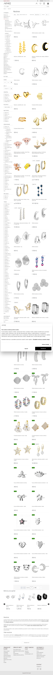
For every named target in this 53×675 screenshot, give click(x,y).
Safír (6, 151)
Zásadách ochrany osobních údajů (41, 339)
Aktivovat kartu (15, 653)
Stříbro (7, 114)
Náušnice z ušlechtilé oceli (42, 605)
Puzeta (8, 50)
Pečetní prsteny (7, 16)
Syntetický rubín (8, 167)
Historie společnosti (40, 652)
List (6, 252)
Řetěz (6, 281)
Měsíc (6, 262)
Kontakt (5, 662)
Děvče (6, 218)
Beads (5, 57)
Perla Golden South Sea (8, 148)
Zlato (7, 112)
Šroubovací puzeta (8, 41)
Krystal (7, 160)
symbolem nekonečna (9, 622)
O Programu (27, 652)
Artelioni (7, 95)
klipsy (41, 625)
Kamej (6, 231)
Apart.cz (5, 8)
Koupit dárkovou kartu (17, 649)
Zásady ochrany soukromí (41, 655)
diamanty (41, 639)
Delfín (6, 217)
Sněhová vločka (8, 292)
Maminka (7, 257)
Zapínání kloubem (8, 48)
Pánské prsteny (7, 68)
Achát (6, 183)
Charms (6, 60)
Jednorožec (7, 227)
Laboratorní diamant (8, 130)
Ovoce (6, 269)
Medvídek (7, 260)
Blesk (6, 208)
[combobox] (8, 107)
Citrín (6, 187)
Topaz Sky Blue (8, 177)
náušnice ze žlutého (35, 636)
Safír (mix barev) (8, 156)
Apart (7, 94)
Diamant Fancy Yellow (9, 133)
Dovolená (7, 220)
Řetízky (5, 56)
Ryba (6, 286)
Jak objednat (6, 652)
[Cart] (44, 3)
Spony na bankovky (7, 69)
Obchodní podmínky (7, 655)
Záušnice (7, 20)
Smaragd (7, 158)
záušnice (5, 626)
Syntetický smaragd (8, 162)
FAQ (4, 661)
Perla (6, 143)
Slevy (15, 14)
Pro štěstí (7, 278)
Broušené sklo (8, 166)
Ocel (6, 115)
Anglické (8, 35)
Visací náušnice (8, 25)
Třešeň (6, 302)
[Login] (36, 3)
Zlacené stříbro (8, 117)
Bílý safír (7, 157)
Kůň (6, 244)
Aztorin (7, 98)
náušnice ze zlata (18, 634)
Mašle (6, 259)
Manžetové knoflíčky (7, 67)
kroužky (28, 625)
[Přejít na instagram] (40, 669)
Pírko (6, 272)
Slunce (6, 289)
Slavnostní (6, 64)
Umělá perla (8, 150)
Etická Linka (39, 658)
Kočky (6, 234)
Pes (6, 270)
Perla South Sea (8, 144)
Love (6, 256)
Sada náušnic (7, 23)
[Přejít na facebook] (38, 669)
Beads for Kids (7, 58)
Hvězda (7, 225)
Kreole (8, 44)
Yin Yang (7, 310)
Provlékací (8, 46)
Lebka (6, 249)
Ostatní (6, 121)
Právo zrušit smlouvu (7, 656)
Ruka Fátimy (7, 284)
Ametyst (7, 180)
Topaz (6, 170)
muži (6, 198)
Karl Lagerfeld (8, 100)
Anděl (6, 205)
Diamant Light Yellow (8, 141)
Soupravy (6, 61)
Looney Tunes (8, 253)
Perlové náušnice (7, 639)
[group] (11, 604)
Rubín (6, 164)
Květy (6, 246)
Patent (8, 36)
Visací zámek (8, 308)
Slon (6, 288)
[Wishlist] (40, 3)
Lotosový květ (8, 254)
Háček (8, 37)
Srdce (7, 295)
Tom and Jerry (8, 301)
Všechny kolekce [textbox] (7, 107)
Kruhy (7, 241)
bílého (40, 636)
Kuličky (7, 243)
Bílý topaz (7, 171)
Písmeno (7, 273)
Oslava (6, 268)
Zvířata (7, 311)
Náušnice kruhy (8, 24)
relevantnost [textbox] (37, 14)
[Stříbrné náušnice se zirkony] (10, 597)
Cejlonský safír (8, 153)
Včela (6, 305)
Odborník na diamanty (40, 656)
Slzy (6, 291)
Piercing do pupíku (8, 31)
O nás (38, 651)
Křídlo (6, 238)
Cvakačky (8, 52)
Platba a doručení (6, 651)
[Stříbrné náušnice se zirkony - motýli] (21, 597)
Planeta (7, 275)
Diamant (7, 128)
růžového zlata (44, 636)
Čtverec (7, 212)
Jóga (6, 230)
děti (6, 197)
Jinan (6, 228)
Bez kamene (8, 189)
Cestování (7, 209)
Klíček (6, 233)
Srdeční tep (7, 204)
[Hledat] (5, 6)
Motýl (6, 265)
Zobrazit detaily (45, 344)
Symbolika (7, 298)
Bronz (6, 119)
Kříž (6, 240)
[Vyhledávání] (11, 82)
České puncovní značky (8, 659)
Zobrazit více (26, 642)
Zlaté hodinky (6, 65)
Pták (6, 279)
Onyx (6, 186)
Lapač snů (7, 247)
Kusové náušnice (8, 21)
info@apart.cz (39, 666)
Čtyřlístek (7, 214)
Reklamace (5, 658)
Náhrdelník (6, 53)
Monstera (7, 263)
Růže (6, 285)
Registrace (26, 651)
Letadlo (7, 250)
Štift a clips (8, 43)
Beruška (7, 206)
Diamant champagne (9, 136)
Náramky (6, 17)
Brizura (8, 39)
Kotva (6, 237)
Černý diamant (9, 138)
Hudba (6, 224)
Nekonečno (7, 266)
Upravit (26, 348)
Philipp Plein (7, 101)
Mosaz (7, 118)
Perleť (6, 320)
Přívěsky (6, 54)
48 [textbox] (46, 14)
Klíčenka (5, 71)
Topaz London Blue (8, 174)
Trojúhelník (7, 304)
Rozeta (7, 282)
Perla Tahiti (7, 146)
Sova (6, 294)
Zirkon (7, 126)
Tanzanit (7, 168)
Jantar (7, 184)
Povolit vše (43, 348)
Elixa (6, 97)
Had (6, 221)
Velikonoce (7, 307)
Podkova (7, 276)
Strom (6, 297)
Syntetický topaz (8, 176)
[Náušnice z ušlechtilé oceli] (42, 597)
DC (6, 215)
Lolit (6, 181)
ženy (6, 195)
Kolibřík (7, 236)
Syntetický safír (8, 154)
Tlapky (7, 300)
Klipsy (6, 27)
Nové (18, 14)
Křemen (7, 178)
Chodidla (7, 211)
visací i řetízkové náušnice (35, 625)
